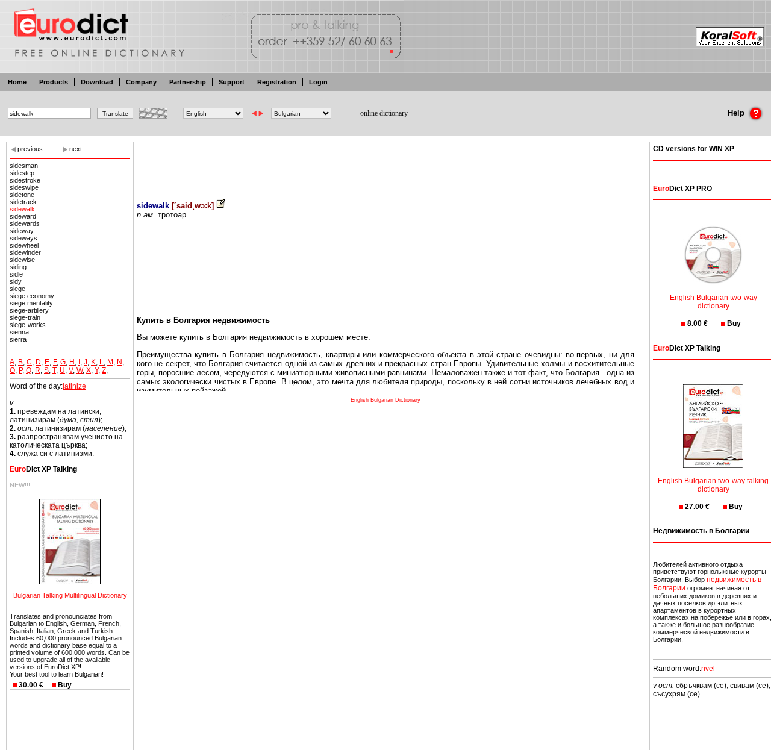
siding (18, 266)
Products (53, 82)
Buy (65, 685)
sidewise (22, 259)
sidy (16, 281)
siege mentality (31, 303)
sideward (23, 216)
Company (141, 82)
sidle (16, 274)
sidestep (22, 173)
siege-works (28, 324)
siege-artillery (29, 310)
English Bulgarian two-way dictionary (713, 301)
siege (17, 288)
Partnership (187, 82)
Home (17, 82)
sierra (18, 339)
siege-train (25, 317)
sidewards (25, 223)
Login (318, 82)
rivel (708, 668)
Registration (276, 82)
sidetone (22, 194)
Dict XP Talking (43, 469)
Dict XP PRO (682, 188)
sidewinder (25, 252)
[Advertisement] (385, 163)
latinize (74, 386)
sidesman (24, 165)
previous (30, 148)
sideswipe (24, 187)
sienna (19, 332)
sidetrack (23, 201)
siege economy (32, 295)
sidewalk (22, 209)
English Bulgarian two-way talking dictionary (713, 485)
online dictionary (384, 113)
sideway (22, 230)
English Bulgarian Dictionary (385, 400)
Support (232, 82)
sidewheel (24, 245)
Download (97, 82)
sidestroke (25, 180)
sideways (23, 238)
